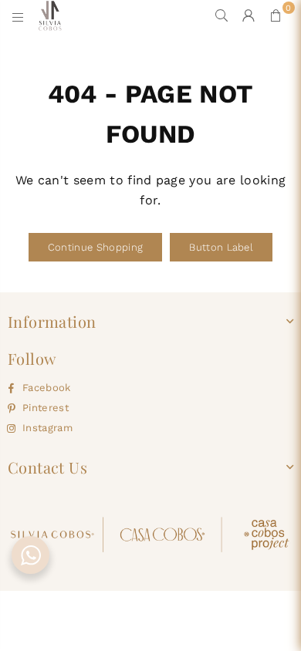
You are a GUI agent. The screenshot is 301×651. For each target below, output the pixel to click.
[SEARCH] (221, 15)
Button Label (221, 247)
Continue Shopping (95, 247)
